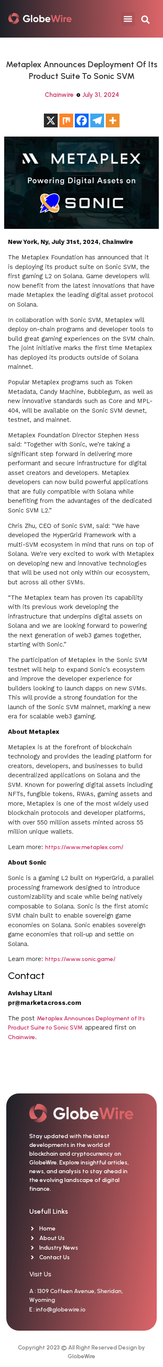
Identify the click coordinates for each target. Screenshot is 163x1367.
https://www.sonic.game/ (80, 959)
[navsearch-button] (145, 18)
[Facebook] (82, 120)
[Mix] (66, 120)
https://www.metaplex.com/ (84, 847)
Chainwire (59, 95)
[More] (113, 120)
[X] (51, 120)
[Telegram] (97, 120)
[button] (128, 19)
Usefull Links (48, 1211)
